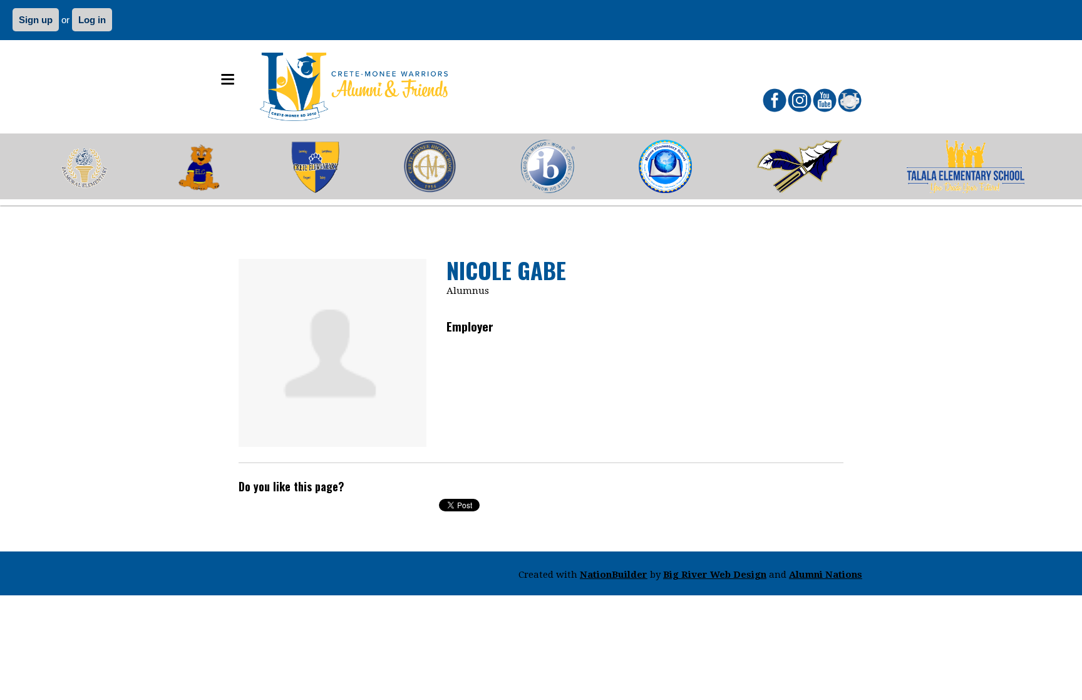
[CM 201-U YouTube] (824, 100)
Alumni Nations (825, 574)
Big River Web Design (714, 574)
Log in (92, 19)
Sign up (36, 19)
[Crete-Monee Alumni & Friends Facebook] (774, 100)
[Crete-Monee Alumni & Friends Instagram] (799, 100)
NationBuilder (613, 574)
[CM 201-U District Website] (849, 100)
